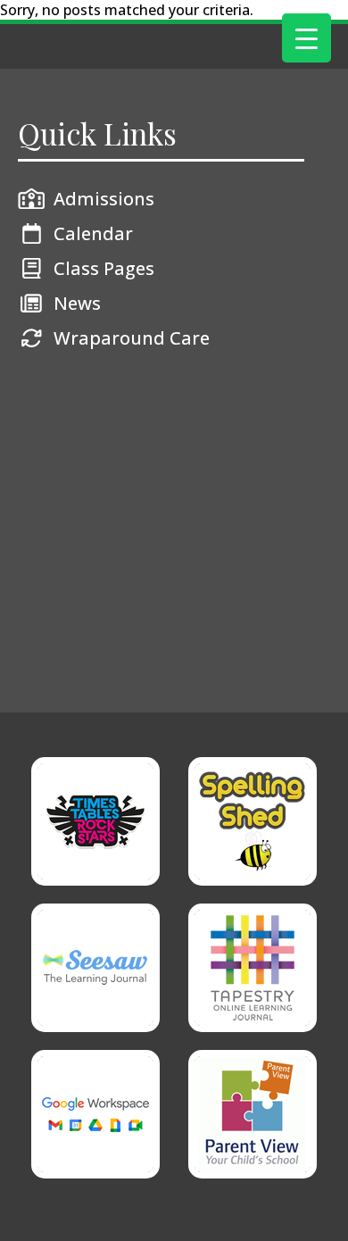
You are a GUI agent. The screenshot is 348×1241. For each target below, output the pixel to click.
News (77, 303)
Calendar (93, 233)
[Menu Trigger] (306, 37)
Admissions (104, 199)
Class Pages (104, 268)
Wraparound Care (132, 338)
